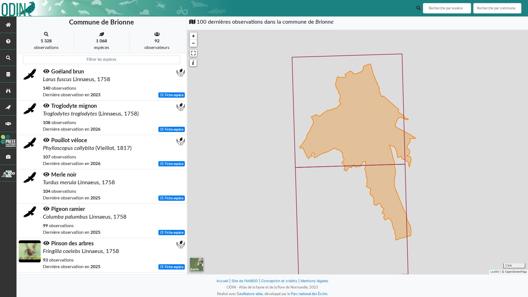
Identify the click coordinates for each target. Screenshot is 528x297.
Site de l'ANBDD (245, 281)
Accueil (222, 281)
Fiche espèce (173, 95)
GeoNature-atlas (250, 294)
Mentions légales (314, 281)
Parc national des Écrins (309, 294)
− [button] (193, 43)
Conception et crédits (279, 281)
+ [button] (193, 36)
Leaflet (494, 271)
